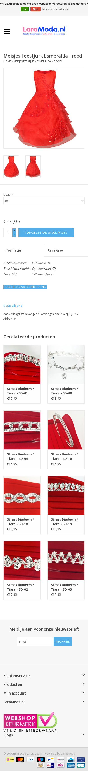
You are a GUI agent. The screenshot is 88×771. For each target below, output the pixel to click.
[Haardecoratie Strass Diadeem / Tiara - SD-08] (66, 364)
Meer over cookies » (55, 9)
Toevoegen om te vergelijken (58, 314)
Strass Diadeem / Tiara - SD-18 (20, 521)
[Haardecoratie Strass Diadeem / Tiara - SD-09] (22, 429)
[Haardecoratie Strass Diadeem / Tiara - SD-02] (22, 560)
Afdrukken (9, 319)
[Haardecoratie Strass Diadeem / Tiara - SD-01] (22, 364)
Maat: (8, 194)
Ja (24, 9)
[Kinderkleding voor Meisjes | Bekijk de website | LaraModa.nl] (51, 31)
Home (7, 61)
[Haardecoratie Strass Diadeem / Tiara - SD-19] (66, 495)
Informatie (12, 250)
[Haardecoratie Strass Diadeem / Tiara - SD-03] (66, 560)
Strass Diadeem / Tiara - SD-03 (64, 587)
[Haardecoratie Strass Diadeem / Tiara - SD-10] (66, 429)
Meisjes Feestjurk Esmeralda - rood (38, 61)
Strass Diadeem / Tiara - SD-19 (64, 521)
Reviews (55, 250)
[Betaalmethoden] (10, 759)
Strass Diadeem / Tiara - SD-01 (20, 391)
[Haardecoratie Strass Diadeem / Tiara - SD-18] (22, 495)
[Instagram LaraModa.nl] (60, 655)
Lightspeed (68, 753)
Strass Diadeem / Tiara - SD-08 (64, 391)
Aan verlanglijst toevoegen (20, 314)
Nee (35, 9)
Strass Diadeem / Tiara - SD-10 (64, 456)
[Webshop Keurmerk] (44, 722)
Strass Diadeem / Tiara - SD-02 (20, 587)
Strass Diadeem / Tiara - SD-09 (20, 456)
